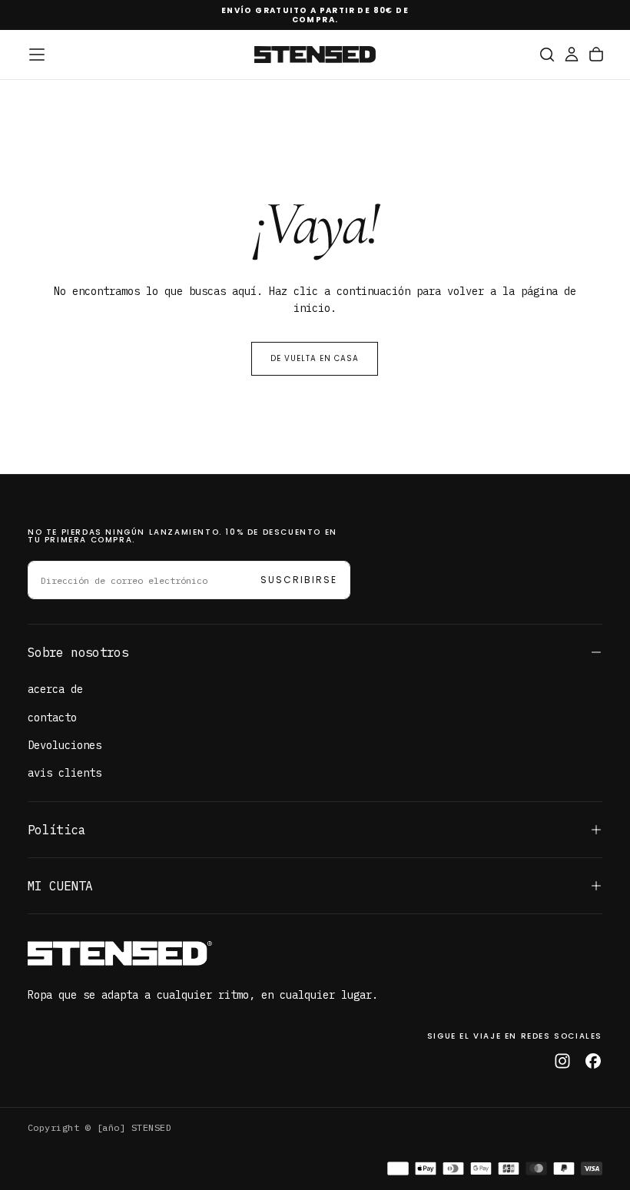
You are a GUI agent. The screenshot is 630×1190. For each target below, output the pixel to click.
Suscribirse (298, 579)
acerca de (55, 689)
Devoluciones (64, 745)
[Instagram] (562, 1061)
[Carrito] (596, 54)
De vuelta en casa (314, 358)
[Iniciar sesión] (571, 54)
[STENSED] (120, 953)
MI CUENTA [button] (60, 885)
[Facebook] (593, 1061)
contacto (52, 717)
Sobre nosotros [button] (78, 652)
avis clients (64, 773)
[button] (37, 54)
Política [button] (56, 829)
